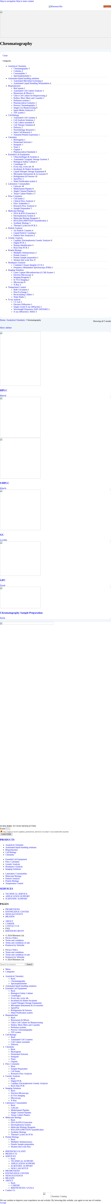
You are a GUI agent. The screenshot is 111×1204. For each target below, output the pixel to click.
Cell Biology (13, 115)
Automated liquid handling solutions (23, 78)
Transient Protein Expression (26, 135)
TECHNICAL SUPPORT (22, 1161)
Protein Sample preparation (25, 257)
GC (2, 534)
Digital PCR (19, 243)
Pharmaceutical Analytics (24, 103)
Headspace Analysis (17, 262)
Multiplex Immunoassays (24, 253)
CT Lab (17, 302)
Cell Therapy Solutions (23, 125)
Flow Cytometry (15, 196)
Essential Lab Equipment (19, 154)
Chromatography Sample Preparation (21, 612)
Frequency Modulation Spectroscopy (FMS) (32, 267)
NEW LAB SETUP (19, 1168)
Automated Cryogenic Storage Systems (30, 159)
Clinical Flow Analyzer (23, 201)
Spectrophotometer (22, 76)
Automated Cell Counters (24, 118)
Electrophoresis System (23, 216)
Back (13, 978)
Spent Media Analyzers (23, 110)
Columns (17, 71)
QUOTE (107, 6)
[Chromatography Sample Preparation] (20, 607)
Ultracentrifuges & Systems (25, 157)
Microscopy (19, 282)
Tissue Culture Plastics (23, 193)
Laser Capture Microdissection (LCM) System (33, 272)
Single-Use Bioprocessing (25, 108)
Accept (3, 1203)
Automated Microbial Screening (27, 81)
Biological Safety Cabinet (24, 162)
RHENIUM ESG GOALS (22, 1188)
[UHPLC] (20, 437)
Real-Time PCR (20, 248)
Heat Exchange (20, 292)
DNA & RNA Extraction (24, 213)
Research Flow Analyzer (24, 206)
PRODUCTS (7, 839)
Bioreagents (19, 140)
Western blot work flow (24, 260)
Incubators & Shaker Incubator (27, 169)
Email (3, 828)
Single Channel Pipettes (24, 191)
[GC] (20, 529)
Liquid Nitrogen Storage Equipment (29, 171)
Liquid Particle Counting (24, 233)
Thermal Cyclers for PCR (24, 225)
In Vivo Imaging (21, 280)
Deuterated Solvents (22, 142)
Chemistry (12, 137)
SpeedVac (18, 179)
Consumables (19, 73)
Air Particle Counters (23, 230)
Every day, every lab (22, 166)
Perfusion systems (21, 100)
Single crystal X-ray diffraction (27, 307)
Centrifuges (18, 164)
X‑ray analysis (14, 299)
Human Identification (23, 245)
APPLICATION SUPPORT (23, 1163)
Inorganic (18, 144)
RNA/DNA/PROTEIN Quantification (30, 220)
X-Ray (16, 284)
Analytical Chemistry (17, 66)
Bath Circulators (20, 289)
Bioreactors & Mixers (23, 93)
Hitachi (3, 395)
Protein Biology (15, 250)
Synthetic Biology (21, 223)
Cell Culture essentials (23, 122)
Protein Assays (20, 255)
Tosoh (2, 585)
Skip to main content (25, 1)
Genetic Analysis (15, 238)
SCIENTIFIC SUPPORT (22, 1166)
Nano (16, 147)
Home (3, 320)
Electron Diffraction (22, 304)
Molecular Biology (16, 211)
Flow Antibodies (21, 203)
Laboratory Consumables (19, 184)
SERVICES (6, 888)
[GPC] (20, 575)
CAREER (15, 1185)
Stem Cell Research (22, 132)
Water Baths (19, 297)
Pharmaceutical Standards (24, 152)
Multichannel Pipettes (23, 189)
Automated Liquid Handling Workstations (31, 83)
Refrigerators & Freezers (24, 176)
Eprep (2, 618)
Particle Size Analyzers (23, 235)
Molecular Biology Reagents (26, 218)
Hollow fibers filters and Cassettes (28, 98)
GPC (3, 580)
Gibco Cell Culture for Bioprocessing (29, 95)
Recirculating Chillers (23, 294)
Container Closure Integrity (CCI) (28, 265)
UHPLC (4, 483)
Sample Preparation (22, 208)
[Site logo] (55, 6)
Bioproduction (14, 86)
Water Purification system (24, 181)
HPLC (3, 390)
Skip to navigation (8, 1)
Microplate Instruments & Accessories (30, 174)
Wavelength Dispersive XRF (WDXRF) (31, 309)
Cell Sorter (18, 198)
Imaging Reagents (21, 277)
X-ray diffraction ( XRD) (24, 312)
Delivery (17, 127)
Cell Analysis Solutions (23, 120)
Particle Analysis (15, 228)
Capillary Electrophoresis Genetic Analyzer (32, 240)
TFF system (19, 112)
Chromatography (21, 68)
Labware (17, 186)
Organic (17, 149)
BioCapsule (19, 88)
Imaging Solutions (16, 270)
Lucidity (3, 540)
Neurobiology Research (24, 130)
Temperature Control (17, 287)
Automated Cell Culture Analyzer (28, 91)
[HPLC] (20, 385)
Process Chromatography (24, 105)
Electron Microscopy (22, 275)
